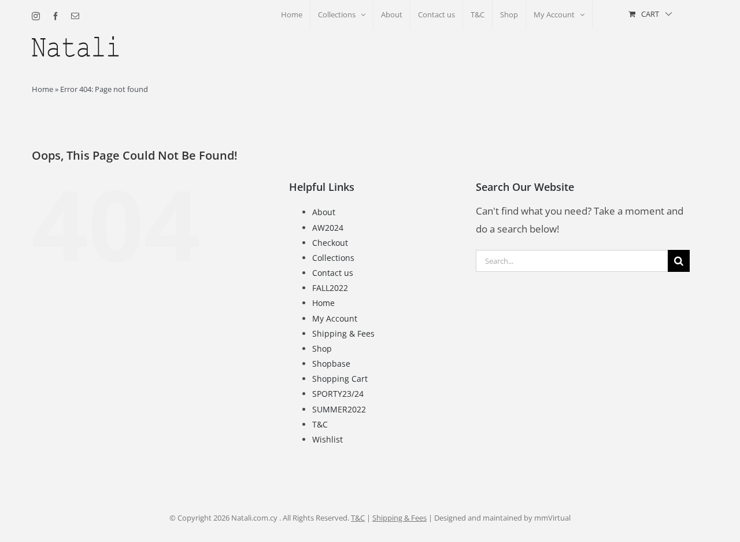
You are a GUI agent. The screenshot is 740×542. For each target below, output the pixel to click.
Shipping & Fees (343, 333)
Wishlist (327, 439)
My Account (334, 318)
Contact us (332, 272)
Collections (333, 257)
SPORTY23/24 (338, 393)
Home (42, 89)
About (323, 212)
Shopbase (331, 363)
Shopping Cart (340, 378)
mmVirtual (552, 517)
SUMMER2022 (339, 409)
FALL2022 (330, 287)
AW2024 (327, 227)
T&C (320, 424)
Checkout (330, 242)
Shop (322, 348)
